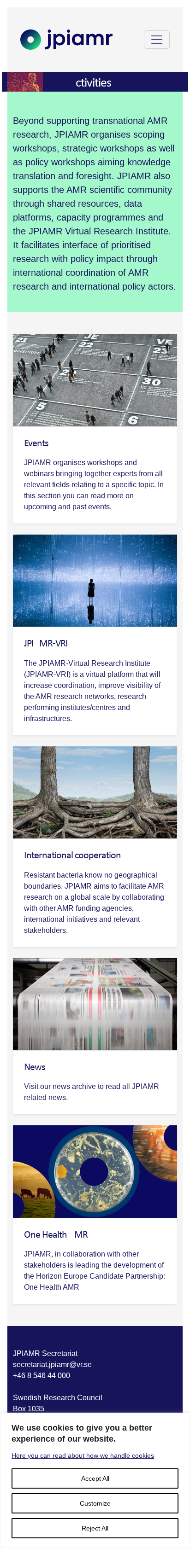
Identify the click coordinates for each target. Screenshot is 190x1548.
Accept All (95, 1478)
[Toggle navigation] (157, 39)
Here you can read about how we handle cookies (83, 1455)
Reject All (95, 1528)
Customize (95, 1503)
